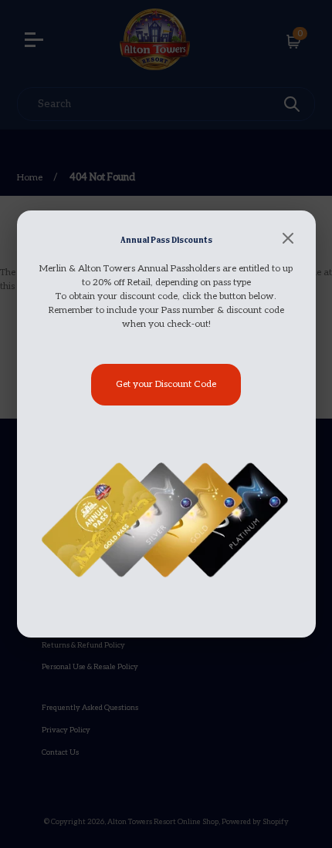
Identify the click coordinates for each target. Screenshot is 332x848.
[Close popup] (288, 240)
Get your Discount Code (166, 384)
